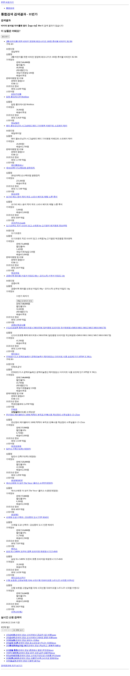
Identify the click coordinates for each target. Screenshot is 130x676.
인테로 (14, 409)
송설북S (14, 515)
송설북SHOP (17, 480)
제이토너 (15, 354)
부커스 (14, 549)
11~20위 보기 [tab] (18, 630)
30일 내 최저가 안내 (24, 301)
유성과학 (15, 194)
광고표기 (5, 36)
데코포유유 (16, 446)
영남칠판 (15, 123)
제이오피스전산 (18, 578)
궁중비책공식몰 (18, 325)
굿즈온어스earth (18, 223)
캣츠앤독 (15, 273)
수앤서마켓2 (16, 612)
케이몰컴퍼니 (17, 165)
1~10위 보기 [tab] (6, 630)
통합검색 (10, 8)
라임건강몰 (16, 94)
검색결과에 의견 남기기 (11, 665)
